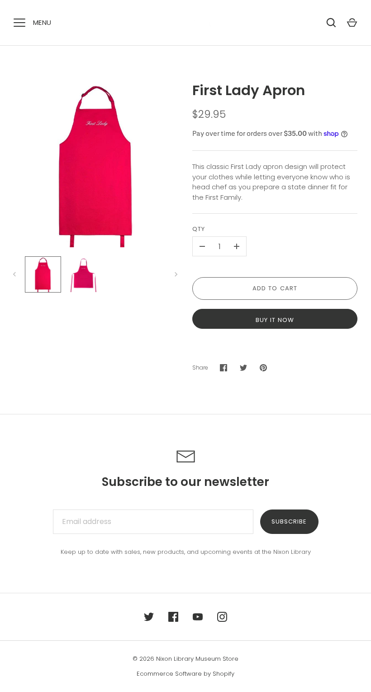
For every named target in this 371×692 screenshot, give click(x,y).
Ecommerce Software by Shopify (185, 673)
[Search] (331, 23)
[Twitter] (149, 617)
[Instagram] (222, 617)
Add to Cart (274, 288)
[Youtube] (198, 617)
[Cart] (352, 23)
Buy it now (275, 320)
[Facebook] (173, 617)
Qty (198, 229)
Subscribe (289, 521)
